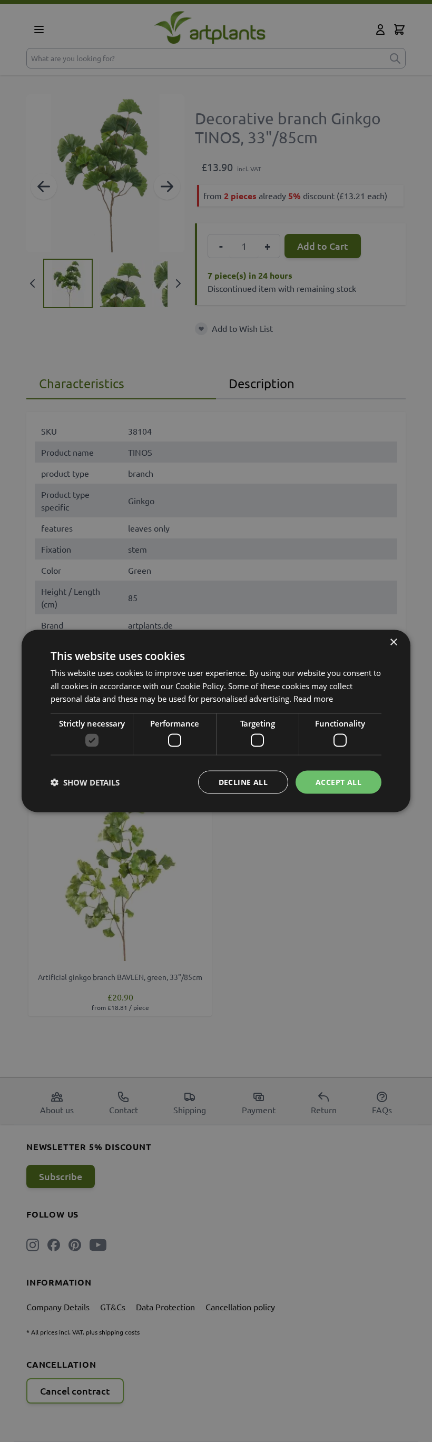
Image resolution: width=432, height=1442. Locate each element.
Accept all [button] (338, 782)
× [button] (393, 642)
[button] (85, 782)
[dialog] (216, 721)
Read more (313, 698)
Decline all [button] (243, 782)
